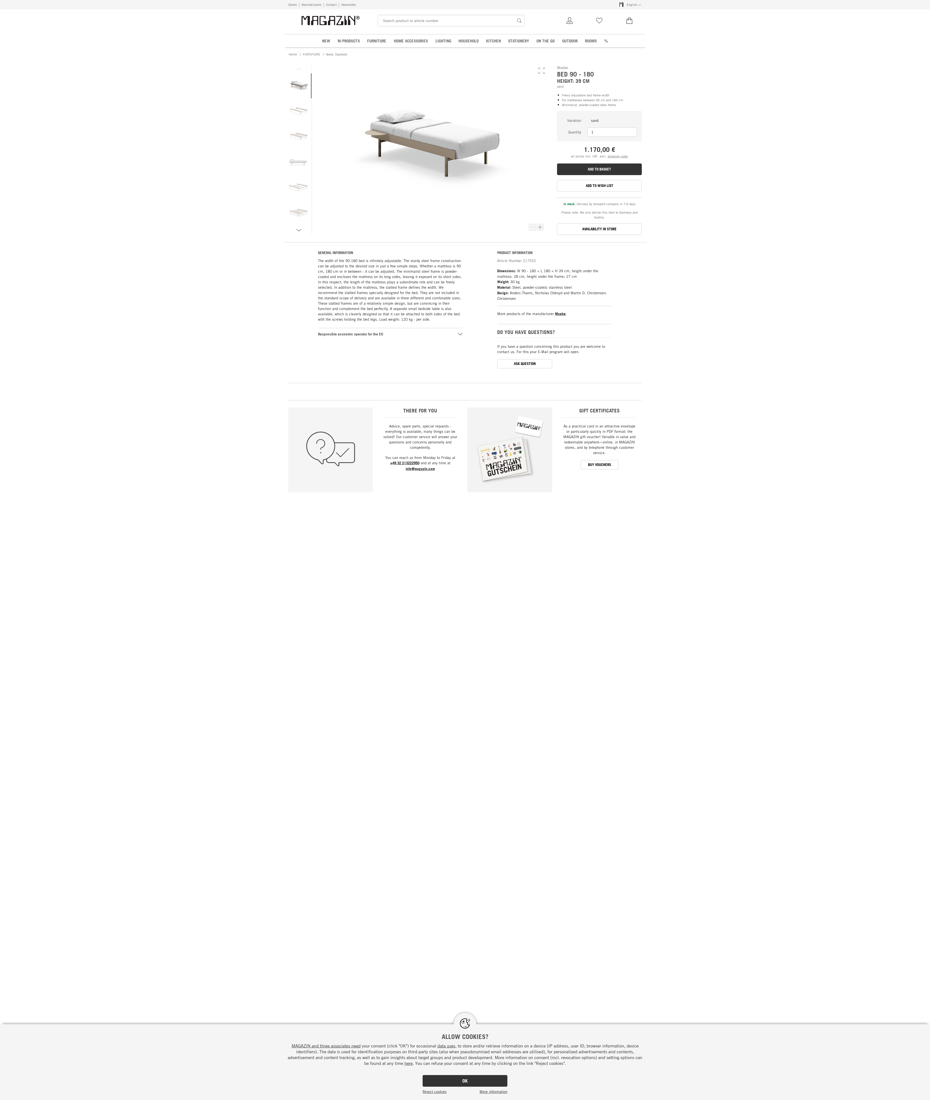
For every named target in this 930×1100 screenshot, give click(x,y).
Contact (331, 5)
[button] (541, 71)
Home (293, 54)
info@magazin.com (420, 468)
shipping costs (618, 156)
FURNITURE (311, 54)
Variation (574, 120)
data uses (446, 1045)
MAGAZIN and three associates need (326, 1045)
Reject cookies (435, 1091)
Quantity (574, 132)
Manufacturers (311, 5)
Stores (292, 5)
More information (493, 1091)
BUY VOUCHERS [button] (599, 464)
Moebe (560, 313)
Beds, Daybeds (336, 54)
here (408, 1063)
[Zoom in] (540, 227)
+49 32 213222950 (404, 463)
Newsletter (348, 5)
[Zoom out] (532, 227)
